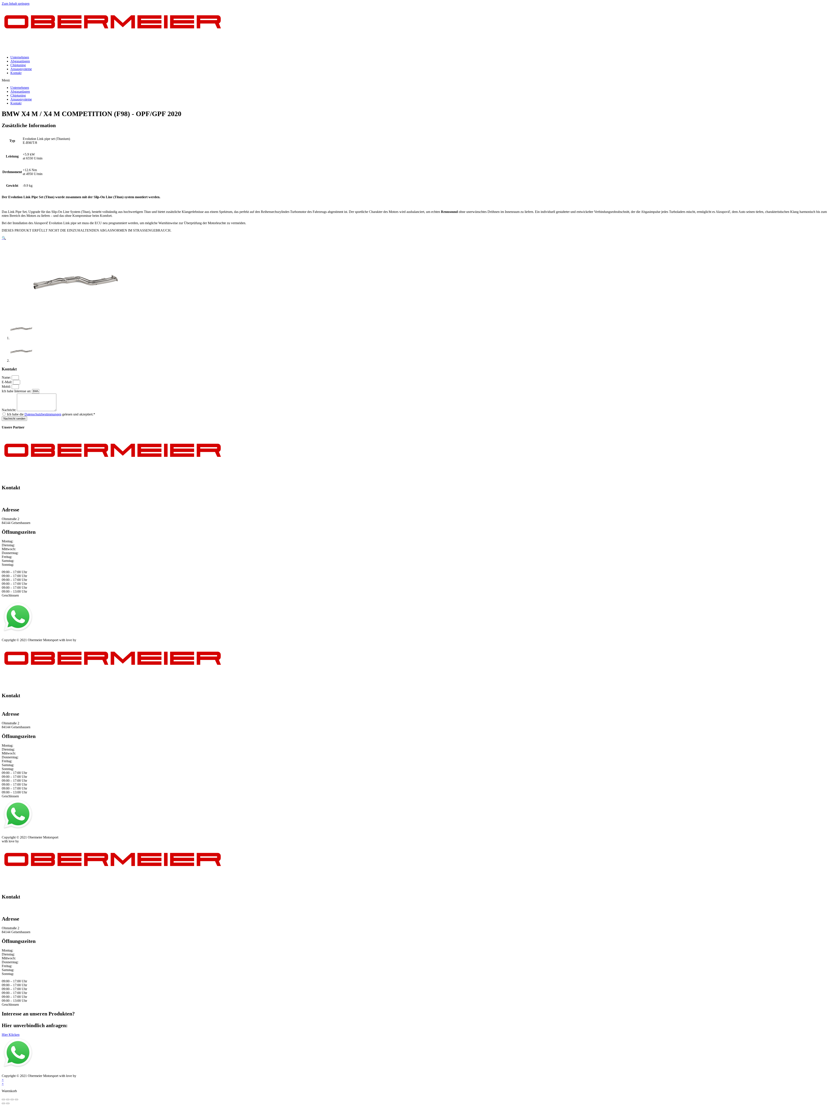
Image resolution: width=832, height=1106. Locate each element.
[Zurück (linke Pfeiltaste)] (3, 1103)
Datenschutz (28, 636)
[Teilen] (8, 1099)
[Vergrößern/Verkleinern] (16, 1099)
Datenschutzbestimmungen (42, 414)
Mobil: (7, 386)
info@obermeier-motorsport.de (23, 501)
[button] (416, 80)
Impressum (9, 636)
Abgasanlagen (20, 61)
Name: (7, 377)
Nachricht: (9, 410)
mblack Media (87, 640)
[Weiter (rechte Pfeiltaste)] (8, 1103)
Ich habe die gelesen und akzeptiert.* (51, 414)
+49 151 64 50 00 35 (16, 497)
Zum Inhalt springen (15, 3)
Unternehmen (19, 57)
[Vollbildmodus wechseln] (12, 1099)
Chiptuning (18, 65)
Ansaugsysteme (21, 69)
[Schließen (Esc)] (3, 1099)
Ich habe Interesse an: (17, 391)
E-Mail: (7, 382)
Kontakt (15, 73)
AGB (44, 636)
